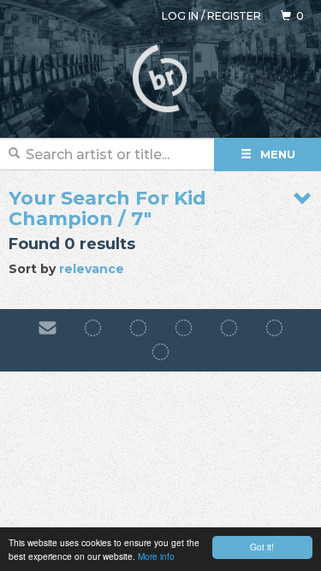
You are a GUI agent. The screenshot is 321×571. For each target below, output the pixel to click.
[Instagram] (138, 328)
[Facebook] (93, 328)
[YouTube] (160, 352)
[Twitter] (229, 328)
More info (156, 556)
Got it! (262, 546)
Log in (180, 15)
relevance (91, 269)
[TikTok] (183, 328)
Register (234, 15)
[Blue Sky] (274, 328)
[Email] (47, 328)
